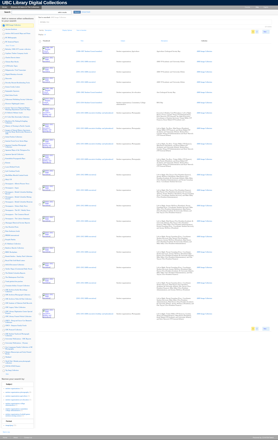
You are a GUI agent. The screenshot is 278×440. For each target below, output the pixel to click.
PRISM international (12, 235)
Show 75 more (10, 45)
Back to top (6, 432)
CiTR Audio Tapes (11, 66)
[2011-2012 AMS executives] (86, 175)
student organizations (13, 388)
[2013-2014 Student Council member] (89, 102)
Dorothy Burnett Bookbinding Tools (17, 82)
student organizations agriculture (16, 396)
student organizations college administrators (15, 404)
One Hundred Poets (11, 227)
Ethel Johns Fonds (11, 95)
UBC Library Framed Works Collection (18, 316)
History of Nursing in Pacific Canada (17, 126)
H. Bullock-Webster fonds (14, 113)
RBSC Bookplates (11, 252)
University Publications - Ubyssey (16, 343)
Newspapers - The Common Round (17, 214)
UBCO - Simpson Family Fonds (15, 325)
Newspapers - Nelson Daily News (16, 206)
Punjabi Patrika (10, 239)
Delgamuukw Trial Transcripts (15, 70)
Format (9, 421)
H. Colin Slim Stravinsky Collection (17, 117)
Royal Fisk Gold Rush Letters (15, 260)
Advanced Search (85, 12)
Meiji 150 (8, 179)
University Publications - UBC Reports (18, 339)
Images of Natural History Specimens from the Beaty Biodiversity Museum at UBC (18, 131)
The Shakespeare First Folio (14, 277)
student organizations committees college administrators (17, 409)
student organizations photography (17, 392)
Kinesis (7, 163)
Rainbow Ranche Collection (14, 248)
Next (265, 32)
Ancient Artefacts (11, 29)
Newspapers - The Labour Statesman (17, 218)
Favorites (247, 7)
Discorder (8, 78)
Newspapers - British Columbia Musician (19, 202)
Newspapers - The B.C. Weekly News (17, 210)
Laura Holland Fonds (12, 167)
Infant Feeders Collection (13, 137)
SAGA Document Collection (14, 265)
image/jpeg (9, 425)
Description (48, 30)
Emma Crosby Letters (12, 87)
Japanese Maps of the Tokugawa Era (17, 150)
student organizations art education (17, 400)
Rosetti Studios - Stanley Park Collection (18, 256)
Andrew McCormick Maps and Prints (17, 33)
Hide (7, 374)
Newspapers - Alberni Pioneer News (17, 183)
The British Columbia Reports (15, 273)
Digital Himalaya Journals (14, 74)
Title (82, 41)
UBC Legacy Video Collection (15, 307)
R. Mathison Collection (13, 244)
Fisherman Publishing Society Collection (18, 99)
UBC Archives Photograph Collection (17, 295)
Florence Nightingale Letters (14, 103)
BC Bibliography (11, 37)
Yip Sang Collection (12, 370)
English (266, 7)
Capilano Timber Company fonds (16, 53)
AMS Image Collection (13, 25)
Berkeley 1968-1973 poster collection (18, 49)
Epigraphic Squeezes (12, 91)
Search (7, 12)
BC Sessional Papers (12, 42)
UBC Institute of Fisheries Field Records (18, 303)
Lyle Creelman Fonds (12, 171)
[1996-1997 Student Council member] (89, 51)
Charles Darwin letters (12, 57)
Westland (8, 357)
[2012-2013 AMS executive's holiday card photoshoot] (94, 113)
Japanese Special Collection (14, 154)
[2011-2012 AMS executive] (86, 61)
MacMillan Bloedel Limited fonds (16, 175)
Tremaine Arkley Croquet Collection (17, 285)
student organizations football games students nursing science (18, 415)
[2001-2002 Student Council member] (89, 92)
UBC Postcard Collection (13, 330)
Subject (9, 384)
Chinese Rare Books (12, 62)
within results (62, 12)
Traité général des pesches (14, 281)
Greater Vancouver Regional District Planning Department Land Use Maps (17, 108)
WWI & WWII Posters (12, 366)
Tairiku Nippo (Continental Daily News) (18, 269)
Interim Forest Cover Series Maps (16, 141)
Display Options (67, 30)
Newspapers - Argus (12, 188)
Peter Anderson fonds (12, 231)
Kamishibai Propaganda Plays (15, 158)
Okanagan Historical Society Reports (17, 223)
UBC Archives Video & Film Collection (18, 299)
